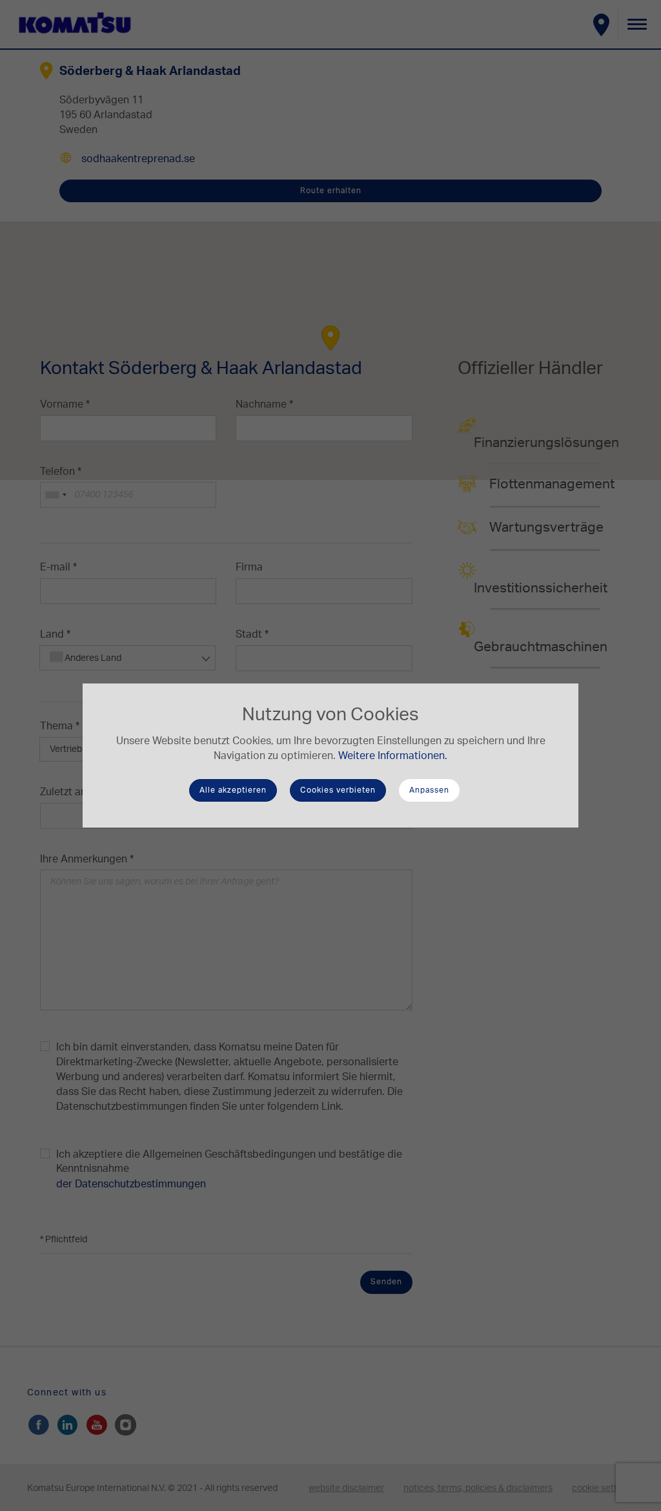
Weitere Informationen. (392, 756)
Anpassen (429, 790)
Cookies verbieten (338, 790)
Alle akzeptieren (233, 790)
